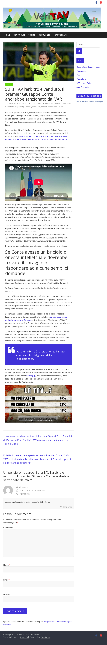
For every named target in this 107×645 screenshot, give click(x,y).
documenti (44, 35)
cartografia (61, 35)
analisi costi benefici (52, 103)
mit (16, 107)
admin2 (25, 103)
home (7, 35)
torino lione (52, 107)
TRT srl (60, 107)
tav (39, 107)
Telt (78, 75)
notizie (31, 35)
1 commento (36, 103)
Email (6, 579)
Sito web (7, 594)
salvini (34, 107)
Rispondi (67, 506)
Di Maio (63, 103)
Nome (6, 565)
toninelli (44, 107)
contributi (19, 35)
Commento (8, 527)
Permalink (24, 493)
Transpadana (82, 71)
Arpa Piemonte (82, 87)
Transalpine (81, 79)
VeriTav (78, 101)
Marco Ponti (9, 107)
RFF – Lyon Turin (83, 83)
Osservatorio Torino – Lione (88, 67)
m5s (69, 103)
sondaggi (30, 375)
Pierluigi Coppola (25, 107)
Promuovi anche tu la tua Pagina (92, 101)
